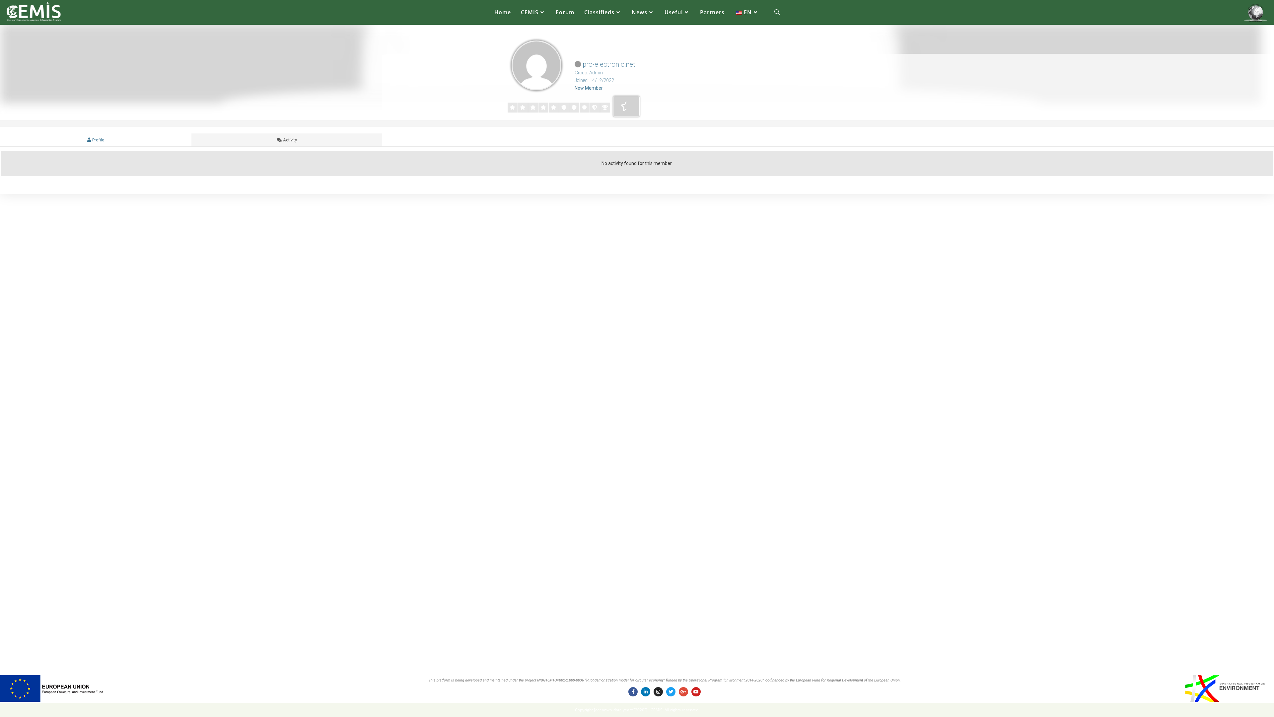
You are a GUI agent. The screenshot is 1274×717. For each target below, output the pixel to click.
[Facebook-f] (633, 691)
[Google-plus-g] (683, 691)
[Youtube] (696, 691)
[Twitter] (670, 691)
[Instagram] (658, 691)
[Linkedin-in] (645, 691)
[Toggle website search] (777, 12)
